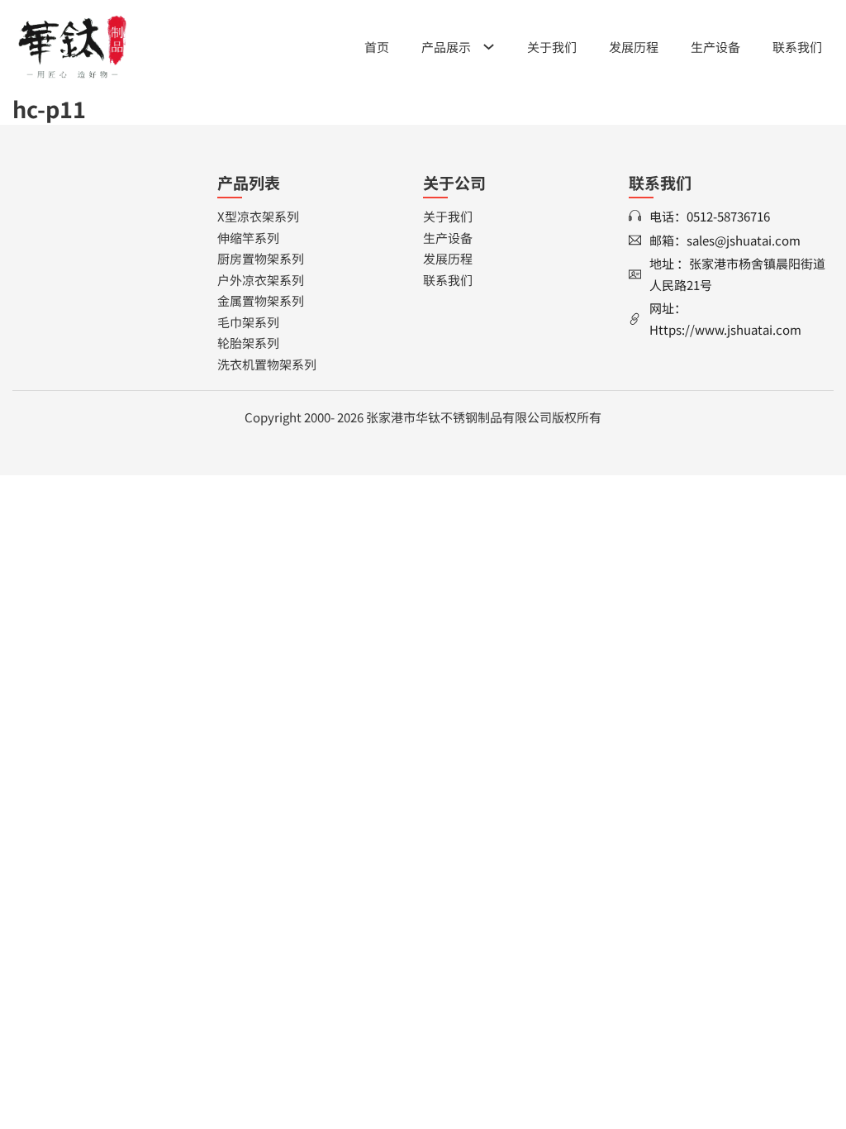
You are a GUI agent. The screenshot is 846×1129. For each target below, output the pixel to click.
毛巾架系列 (248, 322)
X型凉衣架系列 (258, 216)
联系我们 (797, 46)
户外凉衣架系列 (260, 279)
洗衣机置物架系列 (266, 364)
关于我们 (552, 46)
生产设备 (715, 46)
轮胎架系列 (248, 342)
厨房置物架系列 (260, 258)
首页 (376, 46)
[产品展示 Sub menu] (488, 46)
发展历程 (633, 46)
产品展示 (446, 46)
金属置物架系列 (260, 300)
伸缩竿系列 (248, 237)
